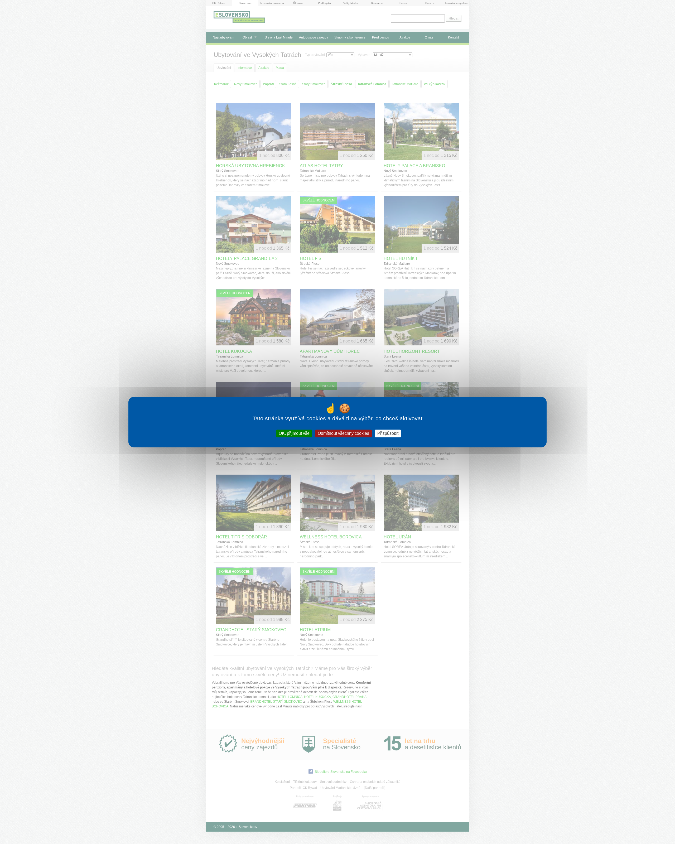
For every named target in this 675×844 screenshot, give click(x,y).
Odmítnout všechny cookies (343, 433)
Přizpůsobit (387, 433)
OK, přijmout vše (294, 433)
